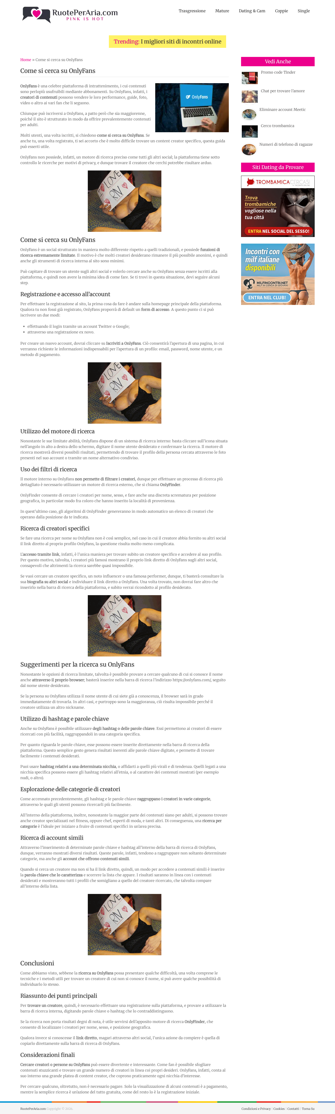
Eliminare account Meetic (282, 109)
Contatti (293, 1109)
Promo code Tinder (278, 72)
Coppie (281, 10)
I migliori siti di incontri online (181, 41)
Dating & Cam (252, 10)
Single (304, 10)
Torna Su (308, 1109)
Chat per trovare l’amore (283, 91)
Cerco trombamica (277, 125)
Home (25, 59)
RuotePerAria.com (33, 1109)
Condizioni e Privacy (256, 1109)
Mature (222, 10)
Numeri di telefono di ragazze (286, 144)
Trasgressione (192, 10)
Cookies (279, 1109)
